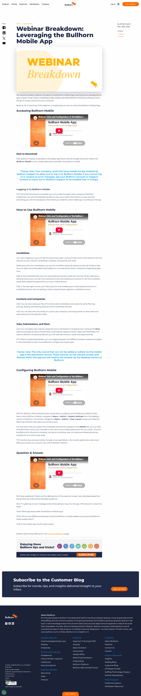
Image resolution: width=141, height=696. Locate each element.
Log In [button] (113, 4)
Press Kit (108, 644)
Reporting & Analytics (82, 658)
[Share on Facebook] (4, 28)
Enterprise (45, 648)
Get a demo (131, 4)
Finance (44, 680)
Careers (108, 651)
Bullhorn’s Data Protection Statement (18, 671)
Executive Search (48, 665)
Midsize (44, 644)
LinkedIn (81, 632)
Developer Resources (114, 686)
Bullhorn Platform (81, 664)
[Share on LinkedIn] (4, 33)
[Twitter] (6, 623)
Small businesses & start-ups (53, 641)
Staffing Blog (110, 662)
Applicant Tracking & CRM (84, 641)
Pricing (14, 4)
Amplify (76, 644)
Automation (78, 651)
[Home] (70, 5)
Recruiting (45, 673)
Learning (121, 34)
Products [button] (5, 4)
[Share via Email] (4, 43)
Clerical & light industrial (51, 659)
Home (18, 23)
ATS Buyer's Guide (112, 669)
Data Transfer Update (12, 669)
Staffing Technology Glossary (117, 672)
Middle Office (79, 654)
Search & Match (79, 648)
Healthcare (46, 662)
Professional (46, 655)
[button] (118, 4)
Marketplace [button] (34, 4)
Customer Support (113, 683)
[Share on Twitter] (4, 39)
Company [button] (45, 4)
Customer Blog (27, 23)
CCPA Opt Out (10, 674)
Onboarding (78, 661)
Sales (43, 676)
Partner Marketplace (114, 675)
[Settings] (4, 692)
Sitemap (8, 680)
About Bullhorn (111, 641)
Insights (108, 659)
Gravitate (19, 686)
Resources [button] (23, 4)
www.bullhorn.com (49, 632)
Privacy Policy (9, 676)
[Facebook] (9, 623)
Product (121, 36)
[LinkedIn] (13, 623)
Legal (7, 678)
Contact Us (109, 648)
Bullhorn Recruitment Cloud (85, 668)
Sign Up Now (119, 589)
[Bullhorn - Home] (11, 616)
